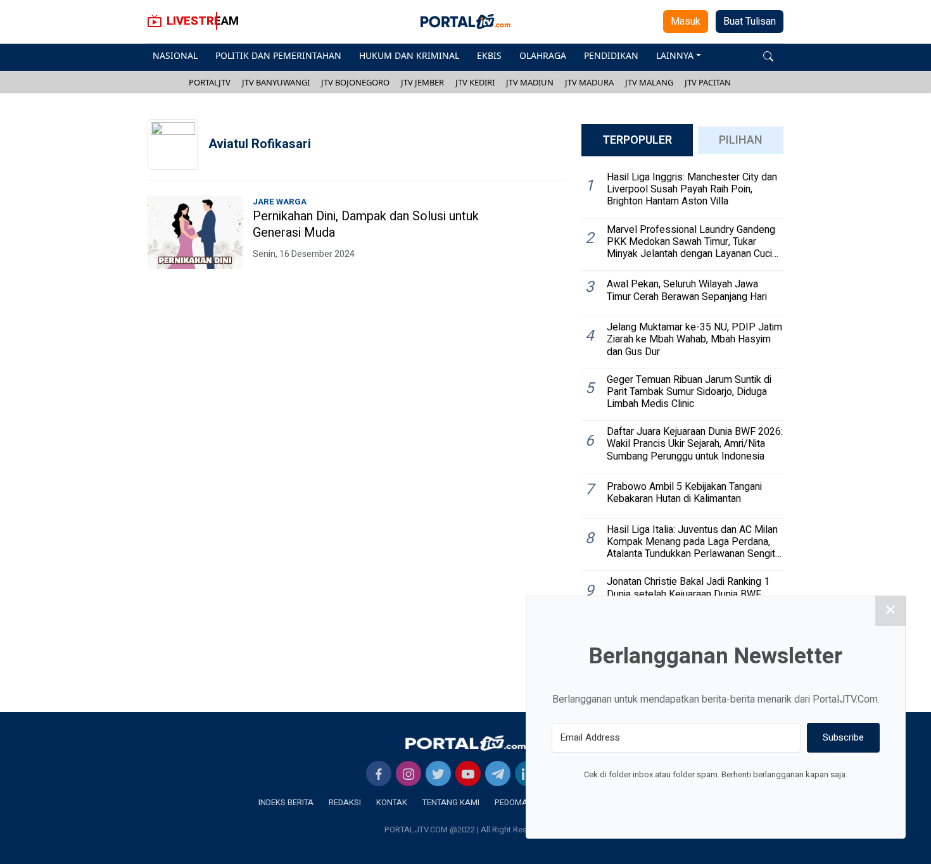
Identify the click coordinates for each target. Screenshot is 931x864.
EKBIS (489, 55)
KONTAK (391, 802)
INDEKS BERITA (286, 802)
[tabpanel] (682, 417)
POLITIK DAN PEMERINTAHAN (278, 55)
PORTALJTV (210, 82)
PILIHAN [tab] (741, 140)
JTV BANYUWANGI (276, 82)
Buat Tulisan (749, 21)
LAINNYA (675, 55)
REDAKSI (345, 802)
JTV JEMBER (422, 82)
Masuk (685, 21)
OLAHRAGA (542, 55)
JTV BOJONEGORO (355, 82)
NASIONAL (175, 55)
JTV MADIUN (530, 82)
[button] (768, 55)
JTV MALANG (649, 82)
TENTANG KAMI (450, 802)
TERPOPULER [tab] (637, 140)
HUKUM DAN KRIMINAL (409, 55)
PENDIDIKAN (611, 55)
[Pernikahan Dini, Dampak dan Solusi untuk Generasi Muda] (195, 232)
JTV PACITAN (708, 82)
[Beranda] (465, 742)
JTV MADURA (589, 82)
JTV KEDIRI (475, 82)
